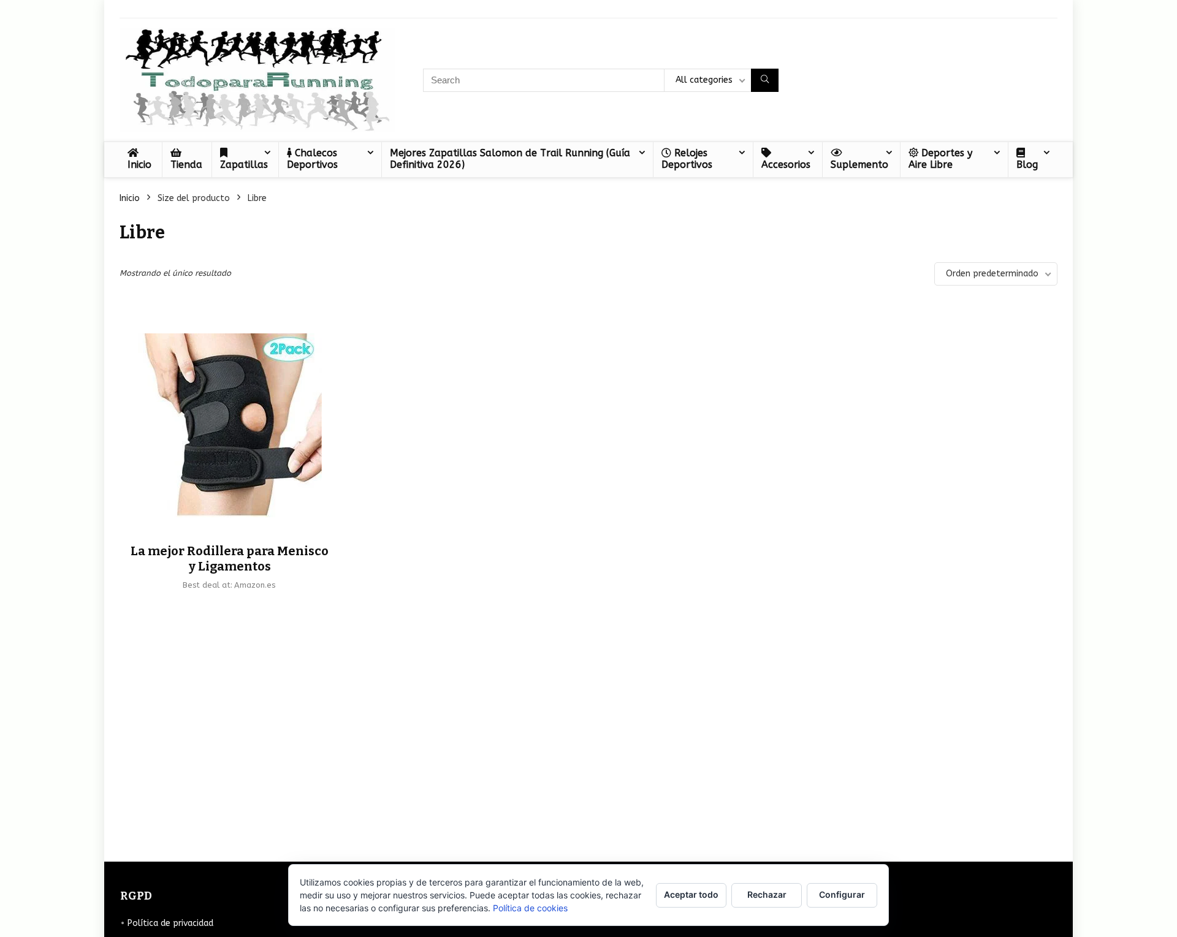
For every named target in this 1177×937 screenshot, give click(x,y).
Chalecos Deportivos (312, 158)
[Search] (765, 80)
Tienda (186, 164)
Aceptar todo (691, 894)
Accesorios (785, 164)
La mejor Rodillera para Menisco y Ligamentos (230, 559)
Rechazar (767, 894)
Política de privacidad (170, 923)
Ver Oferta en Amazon (230, 605)
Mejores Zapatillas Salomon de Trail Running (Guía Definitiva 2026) (510, 158)
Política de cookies (530, 908)
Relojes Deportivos (686, 158)
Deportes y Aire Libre (940, 158)
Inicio (139, 164)
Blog (1027, 164)
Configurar (842, 894)
